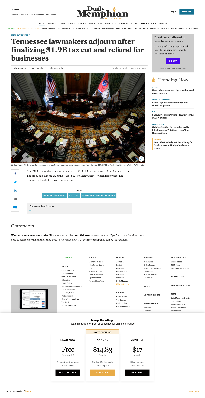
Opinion (120, 293)
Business (52, 24)
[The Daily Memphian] (102, 13)
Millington (120, 274)
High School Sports (96, 265)
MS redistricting (122, 284)
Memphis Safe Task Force (28, 29)
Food (62, 24)
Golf (90, 268)
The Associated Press (24, 68)
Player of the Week (96, 281)
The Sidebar (148, 271)
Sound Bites (148, 262)
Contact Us (24, 14)
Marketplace (176, 311)
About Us (14, 14)
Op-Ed (92, 24)
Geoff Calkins (121, 297)
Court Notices (176, 262)
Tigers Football (95, 278)
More (162, 24)
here (124, 240)
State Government (80, 29)
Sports (71, 24)
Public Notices (178, 258)
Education (95, 29)
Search (16, 10)
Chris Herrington (122, 303)
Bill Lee (74, 195)
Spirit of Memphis (124, 29)
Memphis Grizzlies (96, 262)
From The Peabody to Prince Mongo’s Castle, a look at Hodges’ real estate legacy (173, 146)
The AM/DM (193, 29)
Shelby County (64, 29)
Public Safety (108, 29)
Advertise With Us (178, 304)
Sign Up (173, 61)
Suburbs (82, 24)
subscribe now (69, 240)
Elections (11, 29)
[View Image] (141, 159)
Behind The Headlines (159, 29)
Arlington (120, 262)
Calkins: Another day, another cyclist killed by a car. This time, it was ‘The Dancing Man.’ (170, 130)
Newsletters (177, 277)
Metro (42, 24)
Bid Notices (175, 265)
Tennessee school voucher (98, 195)
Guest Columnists (123, 306)
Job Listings (176, 301)
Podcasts (123, 24)
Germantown (121, 271)
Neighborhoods (151, 303)
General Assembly (55, 195)
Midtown (147, 311)
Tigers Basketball (96, 274)
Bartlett (119, 265)
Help (47, 14)
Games (134, 24)
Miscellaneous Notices (180, 268)
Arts (100, 24)
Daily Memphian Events (180, 298)
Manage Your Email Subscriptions (173, 68)
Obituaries (110, 24)
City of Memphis (48, 29)
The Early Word (141, 29)
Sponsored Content (178, 307)
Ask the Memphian (179, 29)
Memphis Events (148, 24)
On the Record (67, 296)
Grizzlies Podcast (95, 271)
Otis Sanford (121, 300)
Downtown (148, 307)
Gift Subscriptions (180, 285)
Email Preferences (36, 14)
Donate (53, 14)
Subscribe (186, 12)
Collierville (120, 268)
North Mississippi (123, 281)
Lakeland (120, 278)
